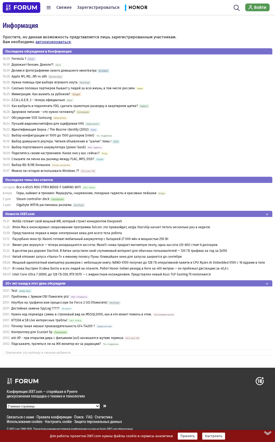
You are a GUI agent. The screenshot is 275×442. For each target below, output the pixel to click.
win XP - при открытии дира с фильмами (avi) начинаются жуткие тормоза (67, 338)
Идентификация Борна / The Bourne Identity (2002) (50, 129)
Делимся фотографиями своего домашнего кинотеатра (54, 70)
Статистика (104, 416)
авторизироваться (53, 41)
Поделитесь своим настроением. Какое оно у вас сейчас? (56, 153)
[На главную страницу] (21, 7)
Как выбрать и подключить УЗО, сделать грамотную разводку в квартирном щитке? (75, 106)
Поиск (79, 416)
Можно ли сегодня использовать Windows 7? (45, 171)
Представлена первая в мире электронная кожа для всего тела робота (67, 233)
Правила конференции (54, 416)
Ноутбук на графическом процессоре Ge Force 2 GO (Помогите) (59, 302)
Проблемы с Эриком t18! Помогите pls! (40, 297)
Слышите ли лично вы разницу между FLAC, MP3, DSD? (53, 159)
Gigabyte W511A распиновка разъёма (44, 205)
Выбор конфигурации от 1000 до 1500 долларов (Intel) (53, 135)
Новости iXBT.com (20, 214)
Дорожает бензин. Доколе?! (32, 65)
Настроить (213, 436)
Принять (187, 436)
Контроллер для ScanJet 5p (31, 332)
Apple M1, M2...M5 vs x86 (29, 76)
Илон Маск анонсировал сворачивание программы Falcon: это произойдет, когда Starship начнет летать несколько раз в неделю (111, 227)
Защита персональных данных (98, 421)
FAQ (89, 416)
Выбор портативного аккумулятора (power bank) (49, 147)
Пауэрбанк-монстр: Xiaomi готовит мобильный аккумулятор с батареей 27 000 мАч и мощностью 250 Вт (90, 239)
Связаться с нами (20, 416)
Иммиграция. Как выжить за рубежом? (41, 94)
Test (14, 291)
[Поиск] (236, 7)
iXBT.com (14, 429)
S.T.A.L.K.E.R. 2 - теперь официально (38, 100)
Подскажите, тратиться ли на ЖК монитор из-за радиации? (56, 344)
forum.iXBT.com (108, 429)
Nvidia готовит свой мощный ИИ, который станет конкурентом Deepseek (67, 221)
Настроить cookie (58, 421)
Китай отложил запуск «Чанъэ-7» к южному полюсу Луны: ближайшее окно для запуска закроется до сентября (97, 257)
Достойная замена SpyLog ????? (35, 308)
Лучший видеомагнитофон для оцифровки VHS (48, 124)
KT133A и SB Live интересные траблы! (39, 320)
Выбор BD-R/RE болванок (31, 165)
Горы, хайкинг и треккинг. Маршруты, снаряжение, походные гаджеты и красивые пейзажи (86, 193)
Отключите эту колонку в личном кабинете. (38, 353)
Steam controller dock (32, 199)
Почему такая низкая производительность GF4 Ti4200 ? (53, 326)
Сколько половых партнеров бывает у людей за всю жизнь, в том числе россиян (73, 88)
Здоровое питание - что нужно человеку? (43, 112)
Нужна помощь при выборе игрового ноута (45, 82)
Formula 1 (19, 59)
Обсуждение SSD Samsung (32, 118)
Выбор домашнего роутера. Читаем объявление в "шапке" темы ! (61, 141)
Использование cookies (24, 421)
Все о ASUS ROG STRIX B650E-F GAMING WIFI (48, 187)
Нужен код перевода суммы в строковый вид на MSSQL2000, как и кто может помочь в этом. (81, 314)
